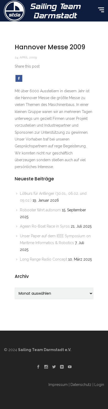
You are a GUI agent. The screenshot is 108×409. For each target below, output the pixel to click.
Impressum (58, 385)
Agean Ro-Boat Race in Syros (45, 226)
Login (99, 385)
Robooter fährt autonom (40, 210)
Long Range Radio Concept (43, 259)
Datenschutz (81, 385)
